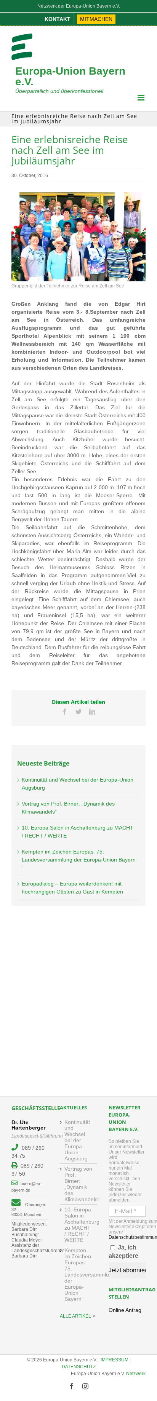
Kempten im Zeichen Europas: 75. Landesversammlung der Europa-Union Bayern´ (79, 860)
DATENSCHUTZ (79, 1366)
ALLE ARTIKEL (75, 1316)
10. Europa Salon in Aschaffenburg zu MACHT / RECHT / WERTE (78, 1224)
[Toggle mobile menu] (142, 98)
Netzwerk (136, 1373)
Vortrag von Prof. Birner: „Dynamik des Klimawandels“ (78, 1184)
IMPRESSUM (114, 1360)
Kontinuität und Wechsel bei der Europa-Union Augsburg (77, 1140)
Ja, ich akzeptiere (123, 1251)
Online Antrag (125, 1310)
